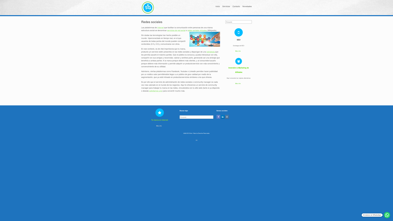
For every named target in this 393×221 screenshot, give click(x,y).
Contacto (236, 6)
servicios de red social (176, 30)
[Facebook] (218, 117)
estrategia (211, 51)
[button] (387, 215)
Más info (238, 51)
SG (196, 140)
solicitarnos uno (155, 90)
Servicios (226, 6)
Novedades (247, 6)
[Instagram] (227, 117)
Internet (160, 27)
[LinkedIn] (223, 117)
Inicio (218, 6)
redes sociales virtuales (197, 30)
